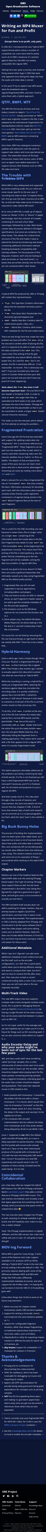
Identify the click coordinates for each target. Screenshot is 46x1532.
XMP (40, 1347)
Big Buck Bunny (15, 826)
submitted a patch (16, 1192)
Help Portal (33, 1517)
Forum (40, 11)
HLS (3, 474)
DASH (12, 474)
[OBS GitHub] (17, 1495)
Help (32, 11)
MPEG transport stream (15, 1425)
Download (16, 11)
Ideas (4, 1509)
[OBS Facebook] (8, 1495)
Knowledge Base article (22, 1431)
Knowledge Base (35, 1506)
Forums (32, 1513)
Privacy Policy (7, 1513)
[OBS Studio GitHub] (22, 16)
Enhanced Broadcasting (28, 1009)
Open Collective (21, 1509)
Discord (32, 1509)
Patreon (18, 1513)
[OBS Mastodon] (18, 16)
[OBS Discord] (11, 16)
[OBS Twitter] (14, 16)
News (25, 11)
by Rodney (6, 37)
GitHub (18, 1506)
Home (6, 11)
